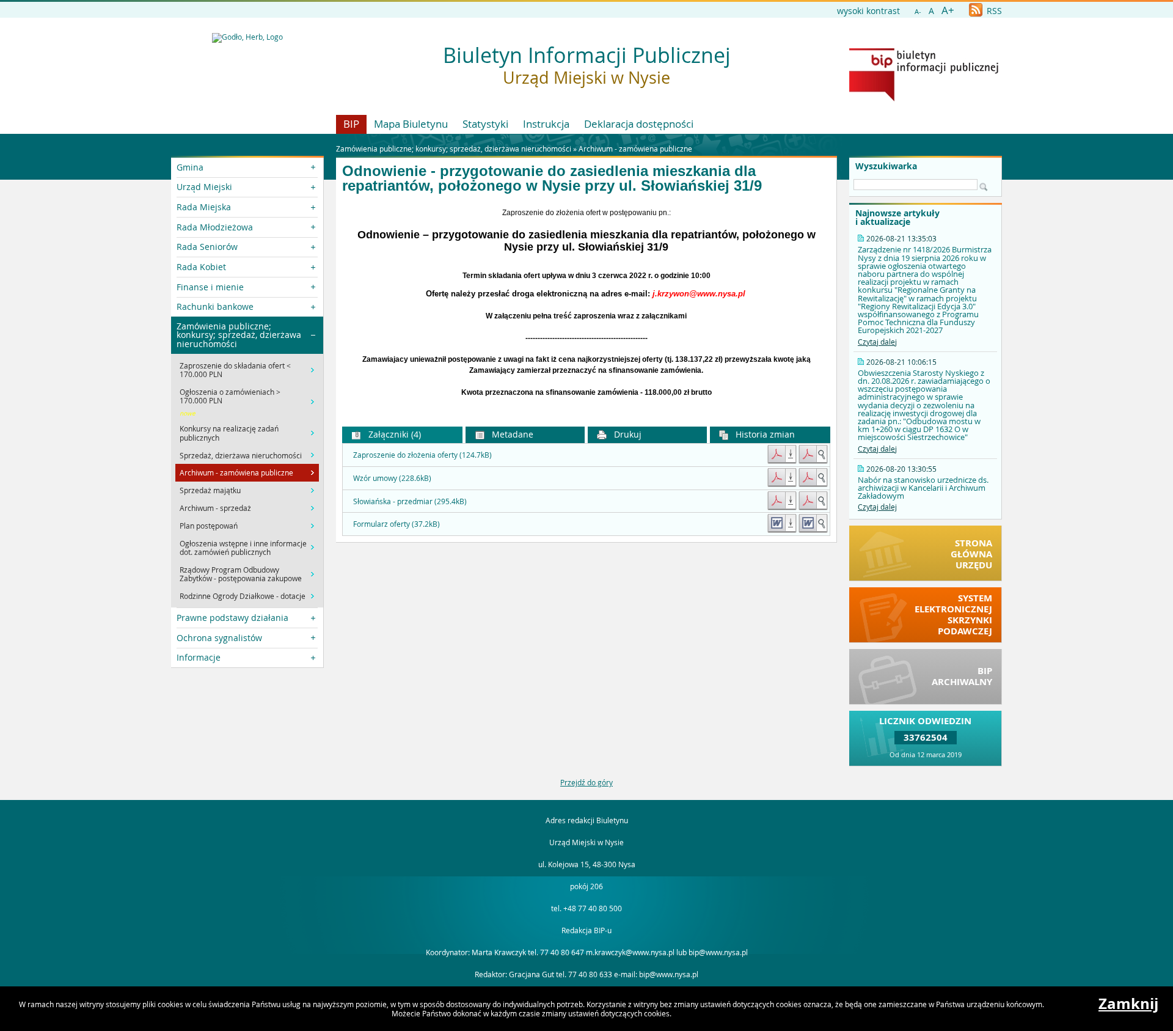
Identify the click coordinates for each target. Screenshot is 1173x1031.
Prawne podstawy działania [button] (232, 617)
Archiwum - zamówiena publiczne (635, 148)
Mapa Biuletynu (411, 124)
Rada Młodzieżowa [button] (215, 227)
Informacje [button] (199, 657)
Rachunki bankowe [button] (215, 306)
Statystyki (485, 124)
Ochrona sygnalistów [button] (219, 638)
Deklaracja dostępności (638, 124)
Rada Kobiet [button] (201, 267)
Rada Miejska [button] (204, 207)
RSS (993, 11)
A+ (947, 10)
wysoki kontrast (868, 11)
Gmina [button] (190, 167)
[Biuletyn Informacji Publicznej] (923, 98)
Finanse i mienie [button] (210, 287)
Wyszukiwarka (886, 166)
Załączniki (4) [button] (393, 434)
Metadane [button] (511, 434)
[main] (586, 303)
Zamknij (1128, 1003)
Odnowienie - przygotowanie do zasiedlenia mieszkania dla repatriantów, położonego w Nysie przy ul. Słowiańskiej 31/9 (552, 178)
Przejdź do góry (586, 782)
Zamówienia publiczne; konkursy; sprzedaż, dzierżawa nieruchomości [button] (239, 335)
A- (918, 11)
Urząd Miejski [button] (204, 187)
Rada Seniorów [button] (207, 246)
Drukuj (626, 434)
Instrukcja (546, 124)
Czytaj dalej (877, 342)
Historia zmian (764, 434)
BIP (351, 124)
